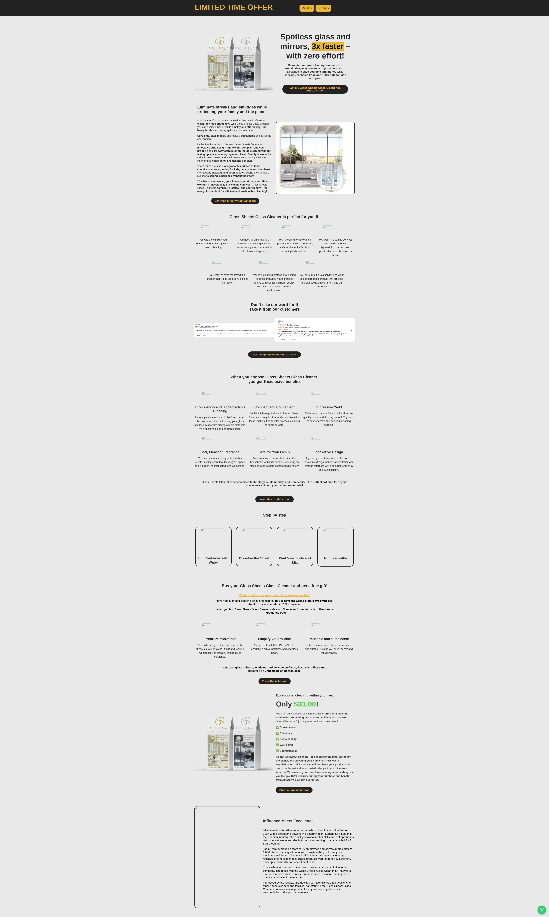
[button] (197, 330)
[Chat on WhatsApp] (542, 910)
